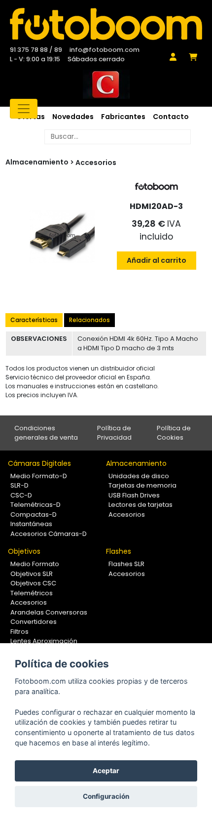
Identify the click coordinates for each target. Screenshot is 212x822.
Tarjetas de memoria (142, 485)
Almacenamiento (136, 463)
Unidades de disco (138, 476)
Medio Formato (34, 564)
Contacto (171, 117)
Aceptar (106, 771)
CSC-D (21, 495)
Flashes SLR (126, 564)
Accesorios (95, 162)
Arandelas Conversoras (48, 612)
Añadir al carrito (156, 260)
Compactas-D (33, 514)
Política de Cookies (174, 433)
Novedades (73, 117)
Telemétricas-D (35, 504)
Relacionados (89, 320)
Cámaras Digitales (39, 463)
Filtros (19, 631)
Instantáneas (31, 524)
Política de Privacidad (114, 433)
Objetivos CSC (33, 583)
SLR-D (19, 485)
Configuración (106, 796)
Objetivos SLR (31, 573)
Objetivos (24, 551)
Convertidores (33, 621)
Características (34, 320)
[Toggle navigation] (23, 109)
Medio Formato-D (38, 476)
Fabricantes (123, 117)
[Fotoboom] (106, 24)
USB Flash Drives (134, 495)
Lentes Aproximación (43, 641)
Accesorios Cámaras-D (48, 533)
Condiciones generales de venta (46, 433)
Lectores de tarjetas (140, 504)
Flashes (118, 551)
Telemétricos (31, 593)
